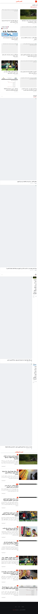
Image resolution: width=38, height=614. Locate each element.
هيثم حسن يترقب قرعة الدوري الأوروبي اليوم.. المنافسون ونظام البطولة (18, 447)
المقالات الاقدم (19, 600)
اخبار (15, 606)
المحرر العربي (19, 1)
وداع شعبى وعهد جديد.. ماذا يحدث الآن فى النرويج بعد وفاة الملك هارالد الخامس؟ (21, 268)
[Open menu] (36, 1)
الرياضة (35, 183)
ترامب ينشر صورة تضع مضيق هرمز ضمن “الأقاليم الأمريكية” (34, 373)
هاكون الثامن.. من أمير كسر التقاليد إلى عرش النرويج (26, 181)
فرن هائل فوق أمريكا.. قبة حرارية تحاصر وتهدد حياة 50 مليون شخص (19, 360)
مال (31, 361)
